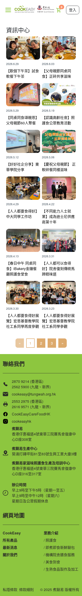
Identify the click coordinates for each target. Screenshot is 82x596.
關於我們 (10, 554)
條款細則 (26, 589)
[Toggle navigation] (8, 9)
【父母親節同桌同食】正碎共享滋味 (56, 73)
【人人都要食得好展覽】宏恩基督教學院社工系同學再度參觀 (22, 321)
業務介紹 (51, 533)
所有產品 (10, 540)
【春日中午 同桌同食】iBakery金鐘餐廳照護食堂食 (21, 269)
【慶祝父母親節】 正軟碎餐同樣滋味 (59, 167)
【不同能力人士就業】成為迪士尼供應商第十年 (58, 216)
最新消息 (10, 547)
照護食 (51, 540)
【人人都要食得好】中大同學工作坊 (22, 213)
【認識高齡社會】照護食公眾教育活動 (58, 120)
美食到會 (53, 562)
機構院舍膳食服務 (60, 554)
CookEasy (12, 533)
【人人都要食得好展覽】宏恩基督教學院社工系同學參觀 (58, 321)
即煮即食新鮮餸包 (60, 547)
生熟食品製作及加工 (62, 569)
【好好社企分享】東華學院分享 (22, 167)
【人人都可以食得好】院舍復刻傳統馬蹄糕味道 (58, 269)
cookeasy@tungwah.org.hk (34, 394)
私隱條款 (10, 589)
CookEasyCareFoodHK (31, 414)
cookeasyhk (21, 421)
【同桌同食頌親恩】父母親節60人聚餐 (22, 120)
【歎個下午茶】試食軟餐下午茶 (22, 73)
